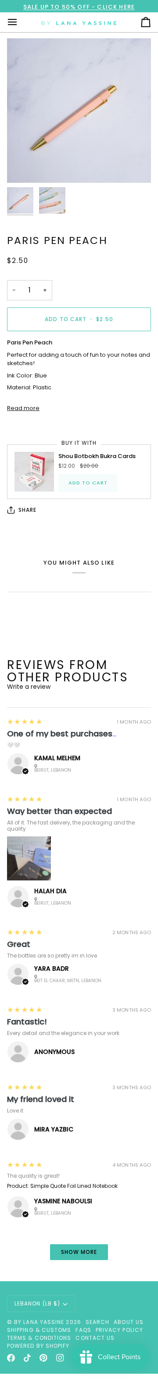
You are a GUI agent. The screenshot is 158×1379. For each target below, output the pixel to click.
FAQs (83, 1330)
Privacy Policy (119, 1330)
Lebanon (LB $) (37, 1303)
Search (97, 1322)
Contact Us (95, 1338)
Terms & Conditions (39, 1338)
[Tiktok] (27, 1358)
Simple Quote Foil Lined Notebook (74, 1186)
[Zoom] (23, 166)
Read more (23, 408)
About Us (129, 1322)
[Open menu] (20, 22)
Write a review (28, 687)
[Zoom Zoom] (79, 110)
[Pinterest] (43, 1358)
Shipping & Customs (39, 1330)
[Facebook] (11, 1358)
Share (27, 510)
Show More (79, 1252)
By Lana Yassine (39, 1322)
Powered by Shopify (38, 1345)
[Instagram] (60, 1358)
